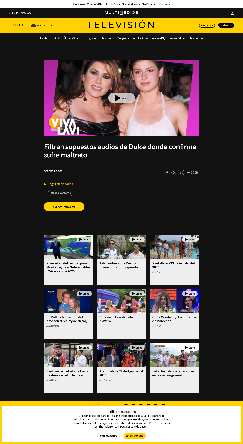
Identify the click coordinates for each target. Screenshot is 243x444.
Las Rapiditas (177, 38)
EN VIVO (44, 38)
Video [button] (125, 98)
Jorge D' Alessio (113, 4)
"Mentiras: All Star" (95, 4)
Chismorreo (196, 38)
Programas (92, 38)
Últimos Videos (72, 38)
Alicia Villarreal (148, 4)
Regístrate (226, 25)
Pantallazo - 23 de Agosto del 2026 (173, 265)
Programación (126, 38)
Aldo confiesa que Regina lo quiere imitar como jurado (119, 265)
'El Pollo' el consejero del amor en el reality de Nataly (66, 319)
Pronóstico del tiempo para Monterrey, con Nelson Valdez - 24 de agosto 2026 (68, 267)
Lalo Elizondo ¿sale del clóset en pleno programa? (173, 373)
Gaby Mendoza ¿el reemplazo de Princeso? (174, 319)
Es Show (143, 38)
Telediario (108, 38)
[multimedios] (121, 13)
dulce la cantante (61, 192)
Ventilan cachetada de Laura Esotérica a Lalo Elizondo (67, 373)
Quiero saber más (108, 436)
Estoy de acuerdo (134, 436)
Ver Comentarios (64, 206)
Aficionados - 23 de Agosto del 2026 (121, 373)
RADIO (56, 38)
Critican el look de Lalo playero (116, 319)
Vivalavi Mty (159, 38)
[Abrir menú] (10, 25)
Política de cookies (137, 423)
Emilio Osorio (164, 4)
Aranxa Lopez (53, 171)
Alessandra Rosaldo (131, 4)
